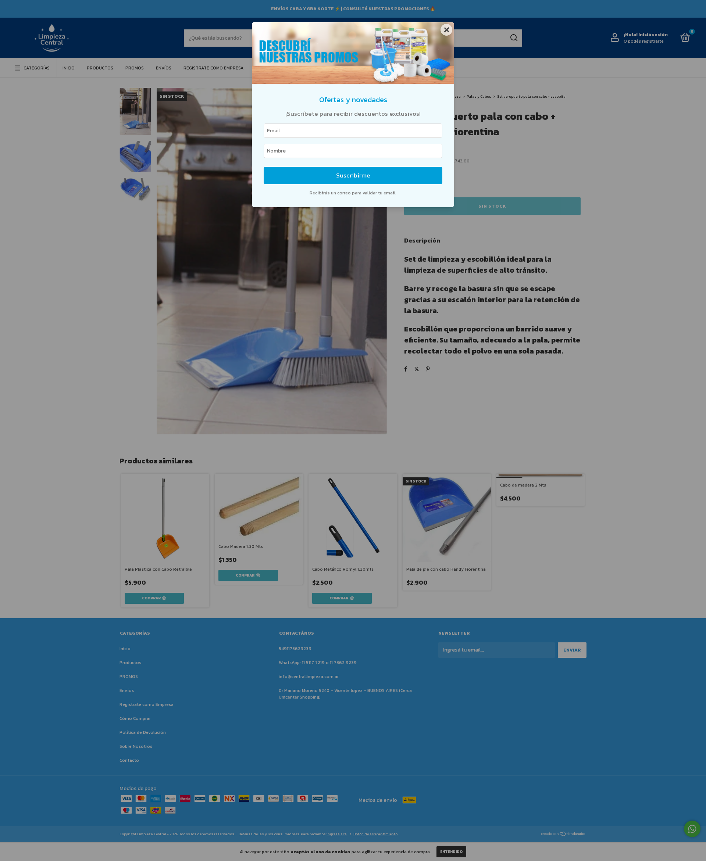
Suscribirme (353, 175)
